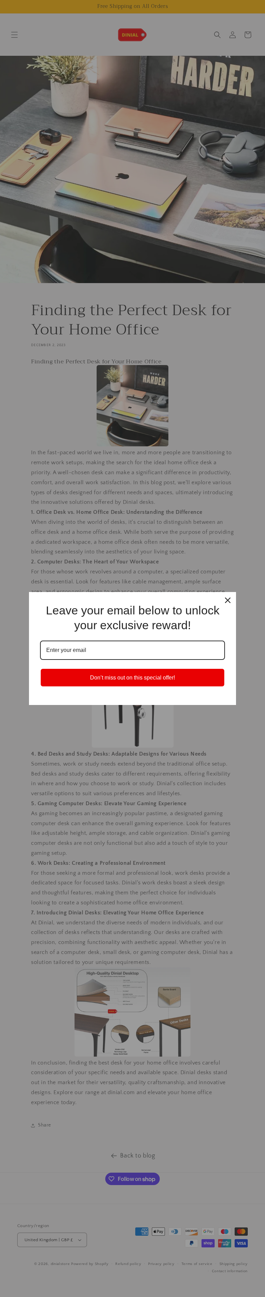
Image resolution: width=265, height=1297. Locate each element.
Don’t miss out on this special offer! (132, 678)
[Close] (227, 600)
